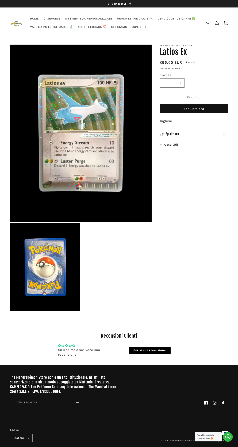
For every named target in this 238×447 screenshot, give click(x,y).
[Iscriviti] (77, 402)
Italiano (19, 438)
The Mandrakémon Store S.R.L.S (187, 440)
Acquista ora (193, 109)
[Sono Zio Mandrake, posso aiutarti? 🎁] (228, 437)
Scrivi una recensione (149, 350)
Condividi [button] (171, 144)
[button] (208, 22)
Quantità (165, 75)
